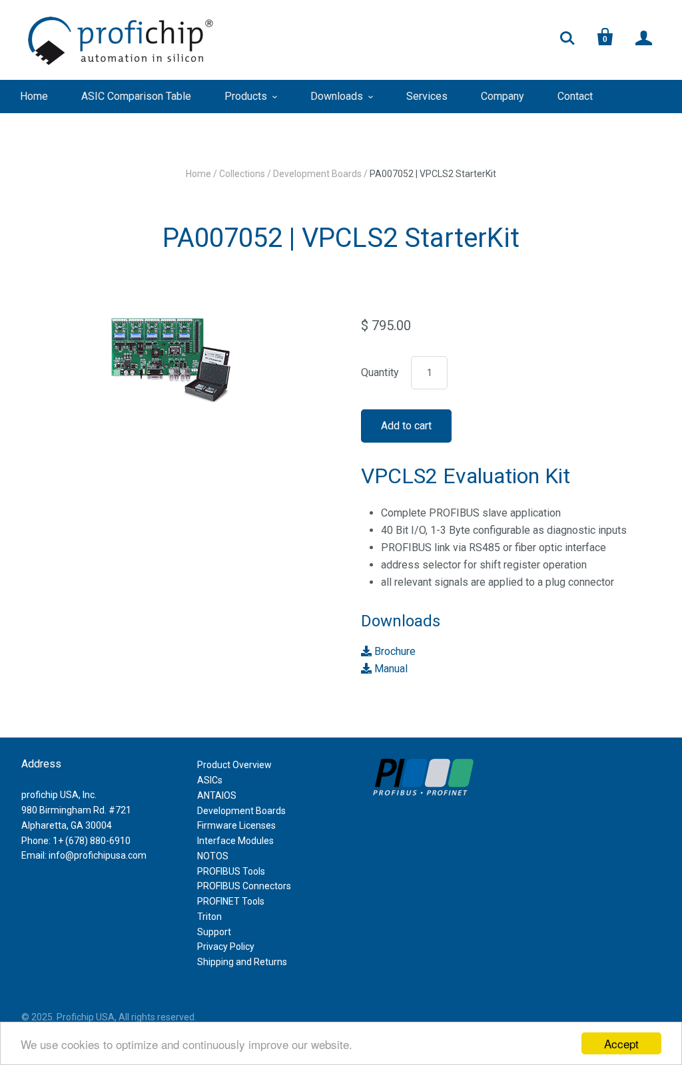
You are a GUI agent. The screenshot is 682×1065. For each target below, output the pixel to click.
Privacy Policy (225, 946)
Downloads (336, 96)
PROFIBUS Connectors (244, 886)
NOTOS (212, 856)
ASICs (209, 780)
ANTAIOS (216, 795)
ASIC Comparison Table (136, 96)
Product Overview (234, 764)
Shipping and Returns (242, 962)
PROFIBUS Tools (231, 871)
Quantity (380, 372)
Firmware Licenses (236, 825)
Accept (621, 1043)
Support (214, 932)
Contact (575, 96)
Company (502, 96)
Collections (242, 173)
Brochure (394, 651)
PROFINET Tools (230, 901)
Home (34, 96)
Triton (209, 916)
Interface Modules (235, 840)
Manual (390, 668)
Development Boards (317, 173)
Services (427, 96)
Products (245, 96)
